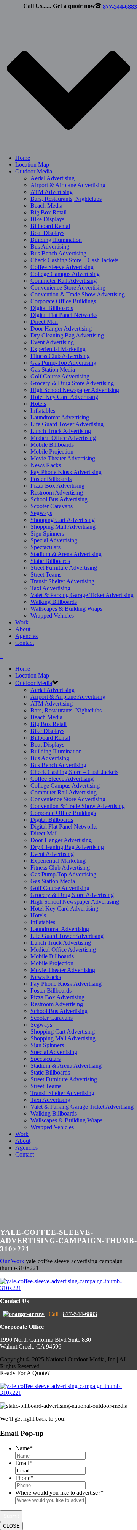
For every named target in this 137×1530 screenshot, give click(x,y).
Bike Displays (47, 219)
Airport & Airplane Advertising (67, 185)
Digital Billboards (51, 308)
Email (23, 1463)
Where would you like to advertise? (59, 1492)
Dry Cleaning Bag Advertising (67, 335)
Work (22, 622)
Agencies (26, 636)
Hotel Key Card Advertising (64, 397)
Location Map (32, 164)
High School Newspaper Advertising (74, 390)
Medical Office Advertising (63, 438)
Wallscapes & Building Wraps (66, 608)
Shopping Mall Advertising (63, 526)
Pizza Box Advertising (57, 485)
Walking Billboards (53, 602)
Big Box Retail (48, 212)
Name (24, 1448)
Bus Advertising (49, 246)
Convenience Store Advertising (67, 287)
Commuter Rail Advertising (63, 280)
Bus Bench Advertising (58, 253)
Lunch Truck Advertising (60, 431)
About (22, 629)
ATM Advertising (51, 192)
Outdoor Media (33, 171)
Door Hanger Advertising (61, 328)
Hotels (38, 403)
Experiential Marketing (58, 349)
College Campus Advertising (65, 274)
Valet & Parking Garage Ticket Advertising (82, 595)
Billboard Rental (50, 226)
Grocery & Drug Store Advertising (72, 383)
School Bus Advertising (59, 499)
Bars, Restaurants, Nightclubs (66, 198)
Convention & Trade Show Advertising (77, 294)
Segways (41, 513)
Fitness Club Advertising (60, 356)
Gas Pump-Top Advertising (63, 362)
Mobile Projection (51, 451)
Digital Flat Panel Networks (63, 315)
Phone (24, 1478)
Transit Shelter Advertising (62, 581)
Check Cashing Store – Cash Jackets (74, 260)
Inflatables (42, 410)
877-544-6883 (120, 6)
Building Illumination (56, 239)
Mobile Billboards (52, 444)
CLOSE (11, 1526)
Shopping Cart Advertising (62, 520)
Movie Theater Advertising (62, 458)
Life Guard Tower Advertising (67, 424)
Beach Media (46, 205)
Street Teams (45, 574)
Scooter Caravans (51, 506)
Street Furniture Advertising (63, 567)
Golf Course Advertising (59, 376)
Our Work (12, 1261)
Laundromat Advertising (59, 417)
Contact (24, 643)
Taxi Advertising (50, 588)
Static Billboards (50, 561)
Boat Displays (47, 233)
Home (22, 157)
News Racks (45, 465)
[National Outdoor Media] (1, 655)
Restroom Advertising (56, 492)
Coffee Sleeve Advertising (62, 267)
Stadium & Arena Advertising (66, 554)
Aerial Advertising (52, 178)
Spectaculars (45, 547)
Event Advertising (52, 342)
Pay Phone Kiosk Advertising (66, 472)
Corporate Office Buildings (63, 301)
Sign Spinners (47, 533)
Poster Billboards (51, 479)
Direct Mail (44, 321)
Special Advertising (53, 540)
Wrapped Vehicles (52, 615)
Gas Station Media (52, 369)
